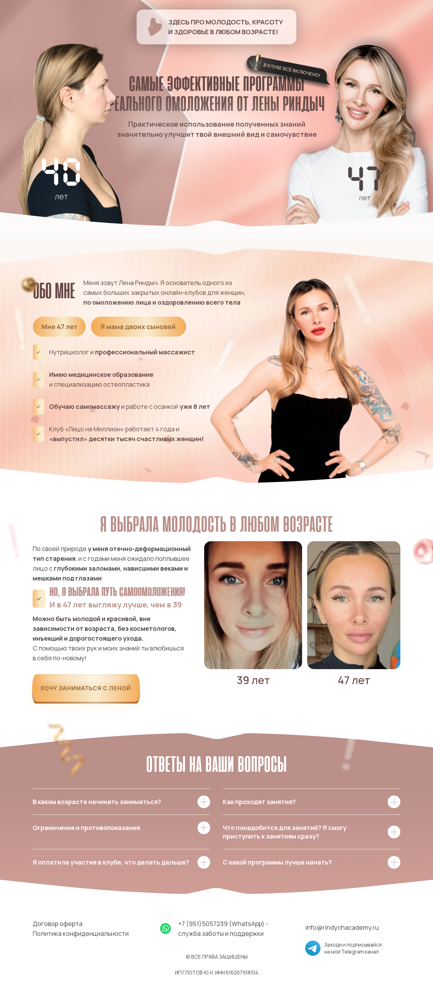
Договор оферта (57, 923)
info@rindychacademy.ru (342, 927)
